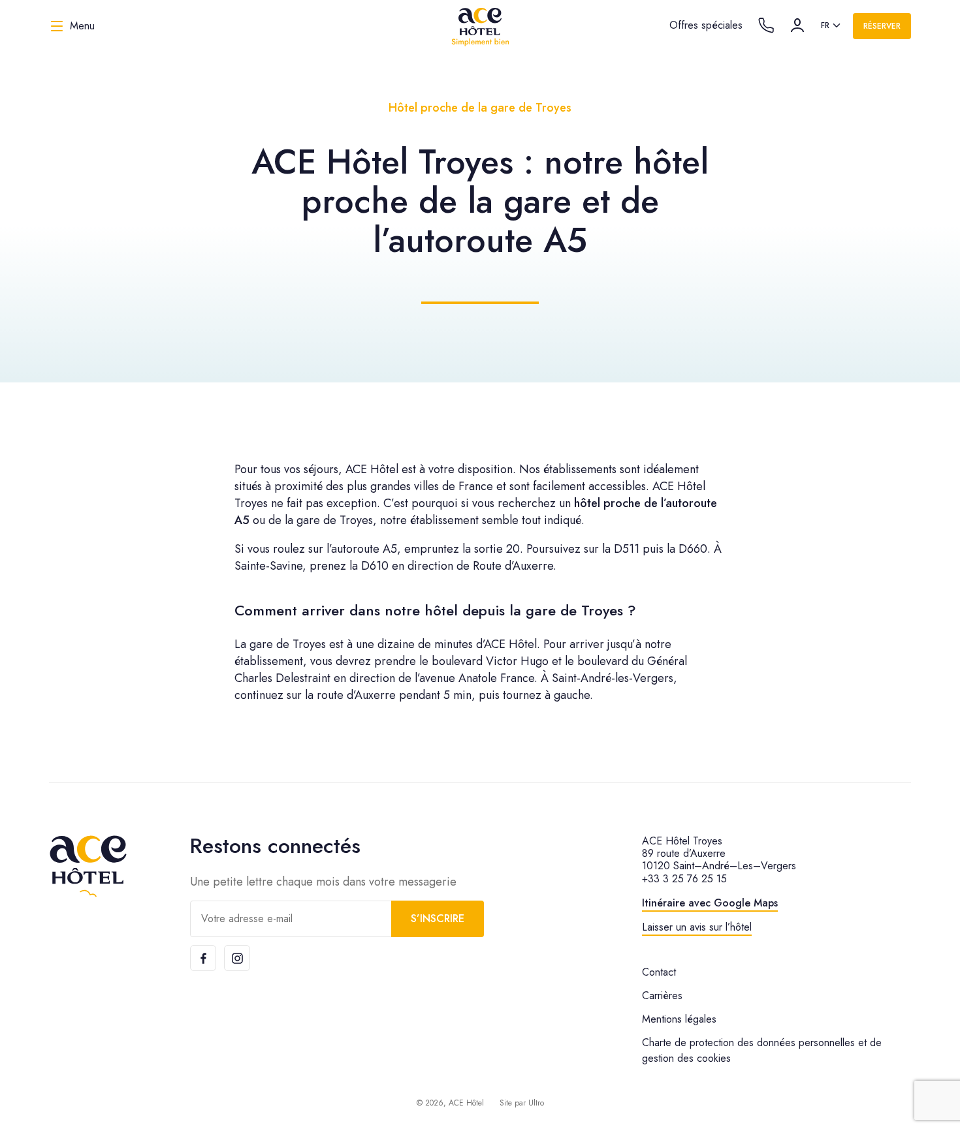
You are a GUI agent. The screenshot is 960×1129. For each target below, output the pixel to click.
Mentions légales (679, 1019)
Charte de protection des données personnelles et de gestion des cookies (762, 1050)
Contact (659, 972)
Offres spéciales (706, 25)
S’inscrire (437, 918)
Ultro (536, 1103)
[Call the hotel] (766, 25)
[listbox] (831, 26)
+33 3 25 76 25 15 (684, 879)
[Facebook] (203, 958)
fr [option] (825, 25)
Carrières (662, 995)
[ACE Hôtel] (480, 26)
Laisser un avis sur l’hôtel (697, 927)
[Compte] (797, 25)
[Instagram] (237, 958)
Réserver (882, 26)
